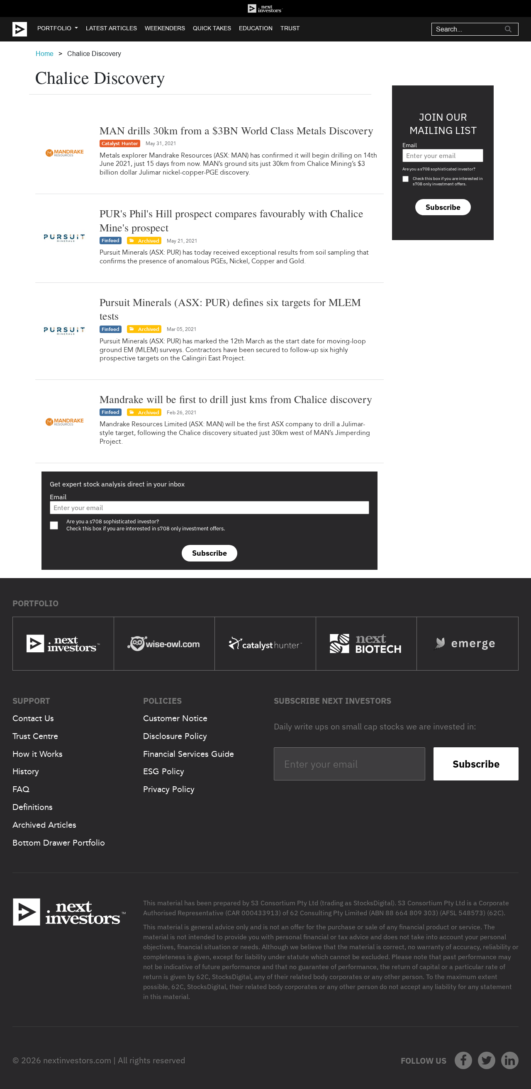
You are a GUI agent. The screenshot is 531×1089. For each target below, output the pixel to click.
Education (256, 28)
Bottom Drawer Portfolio (58, 843)
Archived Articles (44, 825)
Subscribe (209, 553)
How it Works (37, 754)
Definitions (32, 807)
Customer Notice (175, 718)
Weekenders (165, 28)
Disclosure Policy (175, 736)
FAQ (20, 789)
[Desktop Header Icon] (24, 29)
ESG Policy (163, 771)
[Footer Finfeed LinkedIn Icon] (510, 1060)
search (508, 29)
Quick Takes (212, 28)
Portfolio (54, 28)
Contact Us (33, 718)
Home (45, 53)
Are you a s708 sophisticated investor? (438, 169)
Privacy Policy (169, 789)
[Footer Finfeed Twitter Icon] (486, 1060)
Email (58, 497)
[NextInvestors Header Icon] (265, 8)
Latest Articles (111, 28)
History (25, 771)
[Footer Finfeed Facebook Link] (463, 1060)
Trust (290, 28)
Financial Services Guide (188, 754)
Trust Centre (35, 736)
